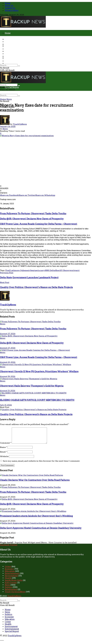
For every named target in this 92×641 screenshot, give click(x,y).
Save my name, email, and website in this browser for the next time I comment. (41, 461)
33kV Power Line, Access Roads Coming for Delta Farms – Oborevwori (38, 224)
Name (3, 447)
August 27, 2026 (7, 333)
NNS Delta (50, 270)
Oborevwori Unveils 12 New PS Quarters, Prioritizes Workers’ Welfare (39, 371)
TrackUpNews (20, 124)
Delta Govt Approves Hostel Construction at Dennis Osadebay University (40, 528)
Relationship (11, 589)
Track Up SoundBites (15, 592)
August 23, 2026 (7, 362)
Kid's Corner (11, 582)
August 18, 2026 (7, 376)
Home (8, 3)
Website (4, 456)
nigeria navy (39, 270)
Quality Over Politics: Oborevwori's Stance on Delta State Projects (36, 414)
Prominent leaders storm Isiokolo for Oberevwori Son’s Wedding (36, 516)
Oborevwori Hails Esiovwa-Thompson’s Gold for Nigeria (31, 385)
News (7, 41)
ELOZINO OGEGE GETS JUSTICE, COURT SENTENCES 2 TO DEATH (37, 400)
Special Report (12, 87)
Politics (8, 44)
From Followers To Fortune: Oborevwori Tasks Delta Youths (33, 213)
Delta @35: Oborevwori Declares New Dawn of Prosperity (32, 218)
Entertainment (12, 58)
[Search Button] (19, 85)
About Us (9, 5)
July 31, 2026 (6, 405)
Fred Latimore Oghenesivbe (19, 270)
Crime (8, 63)
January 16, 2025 (7, 126)
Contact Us (10, 8)
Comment (5, 443)
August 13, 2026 (7, 390)
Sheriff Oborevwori (64, 270)
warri (77, 270)
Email (3, 452)
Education (9, 49)
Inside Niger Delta (13, 580)
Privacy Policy (11, 10)
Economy (9, 46)
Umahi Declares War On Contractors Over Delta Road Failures (35, 480)
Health (8, 53)
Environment (11, 56)
